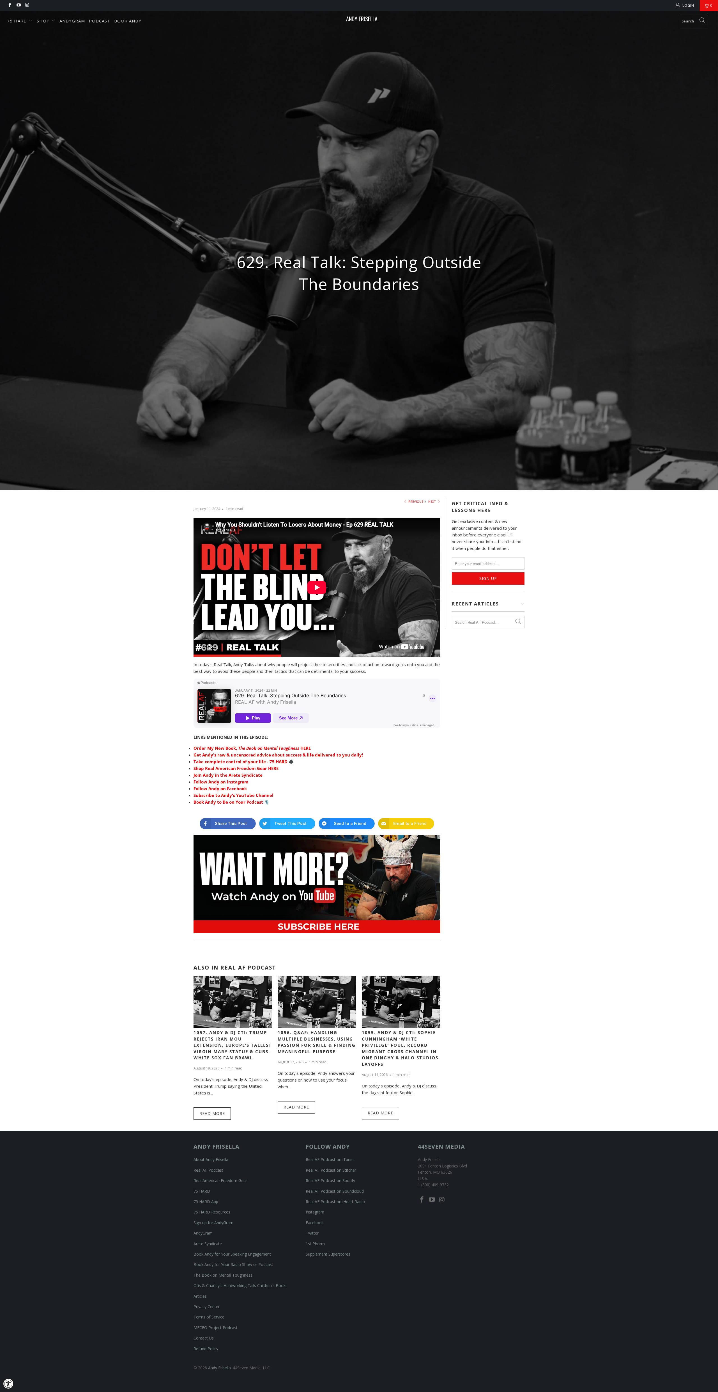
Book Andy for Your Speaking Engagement (232, 1254)
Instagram (315, 1212)
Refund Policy (206, 1348)
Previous (415, 501)
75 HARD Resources (212, 1212)
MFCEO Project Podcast (216, 1327)
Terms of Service (209, 1317)
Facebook (315, 1222)
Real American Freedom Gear (220, 1180)
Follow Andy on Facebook (220, 788)
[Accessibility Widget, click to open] (8, 1383)
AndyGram (72, 21)
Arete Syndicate (208, 1243)
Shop (44, 21)
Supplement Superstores (328, 1254)
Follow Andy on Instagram (221, 782)
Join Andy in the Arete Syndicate (228, 775)
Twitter (312, 1233)
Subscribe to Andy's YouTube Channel (233, 795)
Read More (212, 1113)
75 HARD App (206, 1201)
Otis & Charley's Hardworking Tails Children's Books (240, 1285)
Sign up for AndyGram (213, 1222)
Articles (200, 1296)
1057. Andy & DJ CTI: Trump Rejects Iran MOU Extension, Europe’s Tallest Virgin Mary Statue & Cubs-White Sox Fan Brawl (233, 1045)
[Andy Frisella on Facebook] (9, 5)
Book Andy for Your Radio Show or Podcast (233, 1264)
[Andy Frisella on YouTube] (18, 5)
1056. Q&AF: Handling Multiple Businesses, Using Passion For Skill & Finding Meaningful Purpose (317, 1042)
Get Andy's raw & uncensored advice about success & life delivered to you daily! (278, 755)
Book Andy (127, 21)
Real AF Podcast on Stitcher (331, 1170)
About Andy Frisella (211, 1159)
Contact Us (204, 1338)
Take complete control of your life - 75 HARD (240, 761)
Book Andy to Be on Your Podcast (228, 802)
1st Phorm (315, 1243)
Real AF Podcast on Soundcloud (335, 1191)
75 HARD (202, 1191)
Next (432, 501)
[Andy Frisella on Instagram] (27, 5)
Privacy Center (207, 1306)
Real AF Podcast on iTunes (330, 1159)
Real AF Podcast (208, 1170)
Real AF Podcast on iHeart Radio (335, 1201)
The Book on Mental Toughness (223, 1275)
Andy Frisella (362, 19)
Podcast (99, 21)
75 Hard (17, 21)
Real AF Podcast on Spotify (330, 1180)
